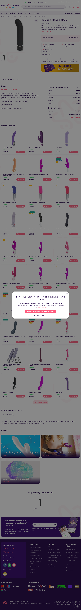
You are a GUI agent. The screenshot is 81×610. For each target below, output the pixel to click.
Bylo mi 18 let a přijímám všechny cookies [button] (40, 311)
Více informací (42, 307)
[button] (40, 316)
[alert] (40, 305)
